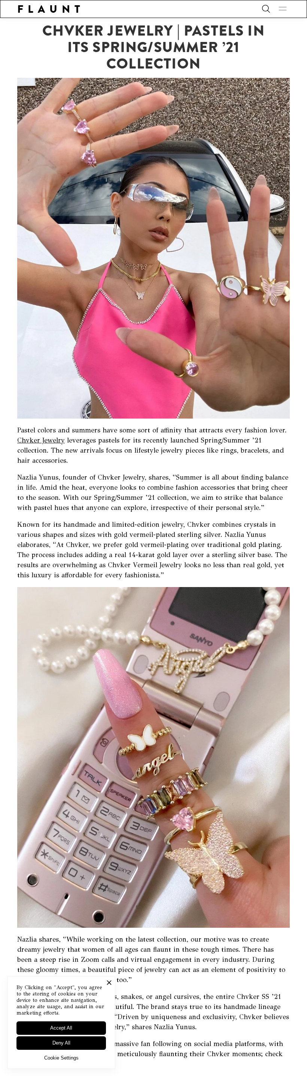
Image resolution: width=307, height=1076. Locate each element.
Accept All (61, 1028)
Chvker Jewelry (41, 440)
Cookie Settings (61, 1058)
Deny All (61, 1043)
